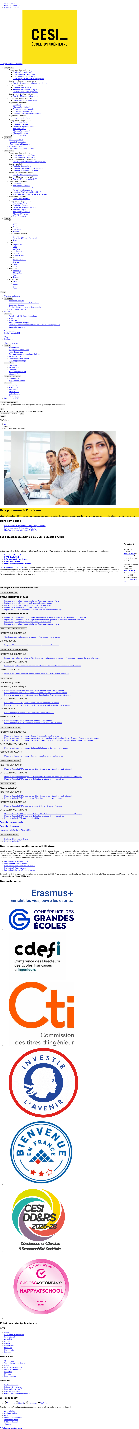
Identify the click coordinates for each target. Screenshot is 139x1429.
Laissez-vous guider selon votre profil (15, 404)
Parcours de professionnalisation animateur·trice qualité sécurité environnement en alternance (42, 666)
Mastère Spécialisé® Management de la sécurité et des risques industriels (34, 779)
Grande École (9, 1361)
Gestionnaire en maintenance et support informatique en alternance (32, 637)
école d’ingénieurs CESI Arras (13, 567)
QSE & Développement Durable (17, 563)
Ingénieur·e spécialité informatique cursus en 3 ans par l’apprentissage (33, 609)
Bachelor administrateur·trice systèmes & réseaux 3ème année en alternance (35, 693)
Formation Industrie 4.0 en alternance (19, 870)
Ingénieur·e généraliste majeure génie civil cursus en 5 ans (27, 622)
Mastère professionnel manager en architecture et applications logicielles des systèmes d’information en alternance (51, 738)
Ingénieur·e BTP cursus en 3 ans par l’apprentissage (25, 607)
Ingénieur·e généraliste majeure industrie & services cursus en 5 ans (31, 624)
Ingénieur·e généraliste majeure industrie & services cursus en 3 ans (31, 601)
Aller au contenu (10, 3)
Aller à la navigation (12, 5)
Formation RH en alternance (15, 863)
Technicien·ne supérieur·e (14, 1363)
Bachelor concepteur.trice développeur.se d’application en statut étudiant (34, 690)
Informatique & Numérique (15, 559)
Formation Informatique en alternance (19, 866)
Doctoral (7, 1374)
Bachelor (8, 1365)
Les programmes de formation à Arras (20, 528)
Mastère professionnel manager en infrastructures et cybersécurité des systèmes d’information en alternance (48, 740)
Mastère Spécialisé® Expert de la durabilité (21, 818)
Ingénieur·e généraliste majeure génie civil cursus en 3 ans (27, 605)
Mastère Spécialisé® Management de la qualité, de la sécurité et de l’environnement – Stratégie (43, 777)
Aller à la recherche (12, 7)
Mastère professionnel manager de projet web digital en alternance (31, 736)
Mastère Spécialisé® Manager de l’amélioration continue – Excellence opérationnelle (38, 769)
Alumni (7, 1341)
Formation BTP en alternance (16, 861)
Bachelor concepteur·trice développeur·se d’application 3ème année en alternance (37, 695)
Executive (8, 1372)
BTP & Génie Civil (11, 557)
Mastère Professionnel (13, 1367)
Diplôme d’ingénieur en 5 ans (16, 839)
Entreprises (9, 1345)
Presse (7, 1343)
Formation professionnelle (11, 822)
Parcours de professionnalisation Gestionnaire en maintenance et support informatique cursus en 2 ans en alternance (52, 658)
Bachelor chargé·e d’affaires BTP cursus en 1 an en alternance (29, 713)
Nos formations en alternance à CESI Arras (21, 530)
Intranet (7, 1352)
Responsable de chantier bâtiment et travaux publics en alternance (31, 645)
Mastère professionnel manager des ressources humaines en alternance (33, 756)
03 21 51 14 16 (129, 570)
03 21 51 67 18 (129, 554)
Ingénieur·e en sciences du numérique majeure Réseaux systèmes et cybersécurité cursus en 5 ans (44, 619)
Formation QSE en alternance (16, 868)
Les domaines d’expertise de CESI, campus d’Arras (25, 526)
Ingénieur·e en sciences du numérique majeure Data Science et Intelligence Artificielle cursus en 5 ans (45, 617)
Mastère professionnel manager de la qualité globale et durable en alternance (36, 748)
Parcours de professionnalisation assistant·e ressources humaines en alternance (36, 673)
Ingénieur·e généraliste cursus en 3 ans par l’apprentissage (28, 603)
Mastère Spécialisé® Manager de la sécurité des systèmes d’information (33, 806)
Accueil (7, 424)
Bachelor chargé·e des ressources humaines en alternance (28, 720)
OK (2, 409)
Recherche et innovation (14, 1335)
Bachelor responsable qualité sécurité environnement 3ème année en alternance (37, 705)
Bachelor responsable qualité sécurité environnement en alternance (31, 703)
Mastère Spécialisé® (12, 841)
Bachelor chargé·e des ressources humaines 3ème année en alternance (33, 723)
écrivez (133, 579)
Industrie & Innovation (14, 555)
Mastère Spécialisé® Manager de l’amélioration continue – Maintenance (33, 798)
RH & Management (12, 561)
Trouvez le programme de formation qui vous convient (21, 411)
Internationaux (10, 1376)
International (9, 1337)
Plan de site (9, 1350)
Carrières (8, 1348)
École (6, 1332)
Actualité (8, 1339)
